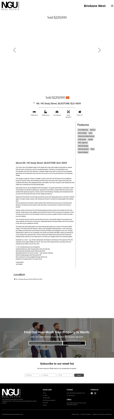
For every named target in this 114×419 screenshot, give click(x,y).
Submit (79, 375)
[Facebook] (92, 393)
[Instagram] (95, 393)
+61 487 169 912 (71, 395)
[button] (112, 6)
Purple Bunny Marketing (105, 414)
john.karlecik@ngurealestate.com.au (76, 393)
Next (99, 50)
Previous (14, 50)
